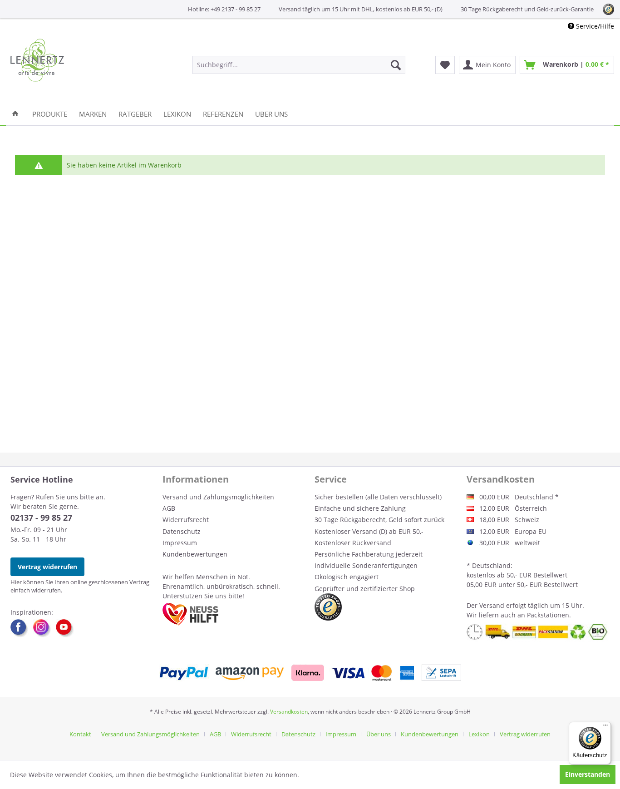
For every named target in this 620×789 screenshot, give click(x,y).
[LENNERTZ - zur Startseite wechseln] (37, 60)
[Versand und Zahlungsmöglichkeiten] (310, 672)
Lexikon (479, 734)
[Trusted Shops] (328, 607)
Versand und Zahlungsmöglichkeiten (218, 497)
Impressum (179, 542)
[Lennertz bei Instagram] (44, 628)
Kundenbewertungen (194, 554)
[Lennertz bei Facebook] (21, 628)
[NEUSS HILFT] (190, 614)
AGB (168, 508)
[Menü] (605, 727)
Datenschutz (181, 531)
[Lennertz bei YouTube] (65, 628)
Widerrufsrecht (185, 519)
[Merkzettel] (445, 65)
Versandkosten (289, 711)
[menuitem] (298, 65)
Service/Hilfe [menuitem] (594, 26)
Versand (491, 605)
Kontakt (80, 734)
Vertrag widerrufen (47, 566)
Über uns (378, 734)
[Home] (15, 113)
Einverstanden (587, 774)
